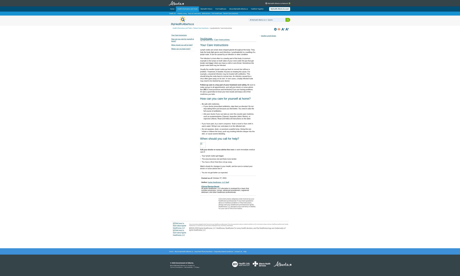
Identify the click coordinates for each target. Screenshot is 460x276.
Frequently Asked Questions (223, 251)
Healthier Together (257, 9)
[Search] (287, 20)
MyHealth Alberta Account (280, 9)
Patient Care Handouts (230, 13)
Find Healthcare (220, 9)
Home (172, 9)
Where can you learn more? (180, 49)
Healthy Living (182, 13)
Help (245, 251)
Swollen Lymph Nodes (268, 36)
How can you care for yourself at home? (182, 40)
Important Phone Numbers (203, 251)
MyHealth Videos (206, 9)
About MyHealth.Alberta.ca (238, 9)
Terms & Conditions (176, 267)
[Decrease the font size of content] (283, 29)
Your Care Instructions (179, 35)
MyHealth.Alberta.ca (182, 21)
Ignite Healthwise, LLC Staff (218, 182)
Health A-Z (172, 13)
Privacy (197, 267)
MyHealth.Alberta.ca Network (278, 3)
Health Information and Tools (187, 9)
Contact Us (238, 251)
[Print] (279, 29)
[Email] (275, 29)
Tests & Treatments (194, 13)
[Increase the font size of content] (287, 29)
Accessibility (188, 267)
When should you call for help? (182, 45)
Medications (206, 13)
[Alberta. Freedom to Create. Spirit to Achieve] (281, 265)
